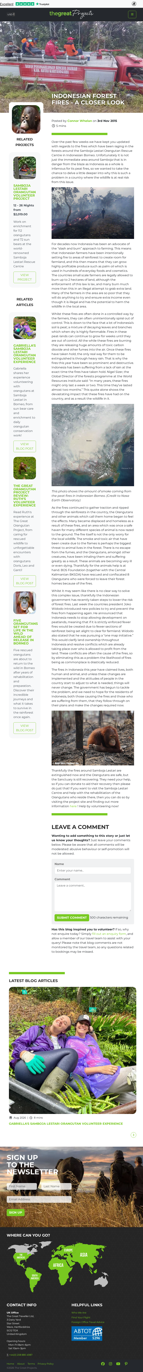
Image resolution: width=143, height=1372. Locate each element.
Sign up (15, 1212)
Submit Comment (72, 917)
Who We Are (79, 1312)
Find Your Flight (81, 1317)
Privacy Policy (46, 1363)
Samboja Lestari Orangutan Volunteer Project (24, 192)
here (73, 806)
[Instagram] (110, 1364)
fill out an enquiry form (109, 934)
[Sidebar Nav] (132, 14)
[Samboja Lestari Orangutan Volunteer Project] (24, 168)
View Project (25, 277)
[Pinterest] (126, 1364)
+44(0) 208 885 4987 (21, 1354)
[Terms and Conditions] (87, 1333)
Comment (62, 879)
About (21, 1363)
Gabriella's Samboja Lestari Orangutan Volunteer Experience (24, 354)
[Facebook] (103, 1364)
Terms (31, 1363)
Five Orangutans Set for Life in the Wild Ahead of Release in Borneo (25, 631)
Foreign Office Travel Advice (88, 1322)
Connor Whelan (79, 121)
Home (10, 1363)
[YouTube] (118, 1364)
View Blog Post (24, 446)
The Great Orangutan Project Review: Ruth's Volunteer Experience (24, 495)
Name (59, 864)
